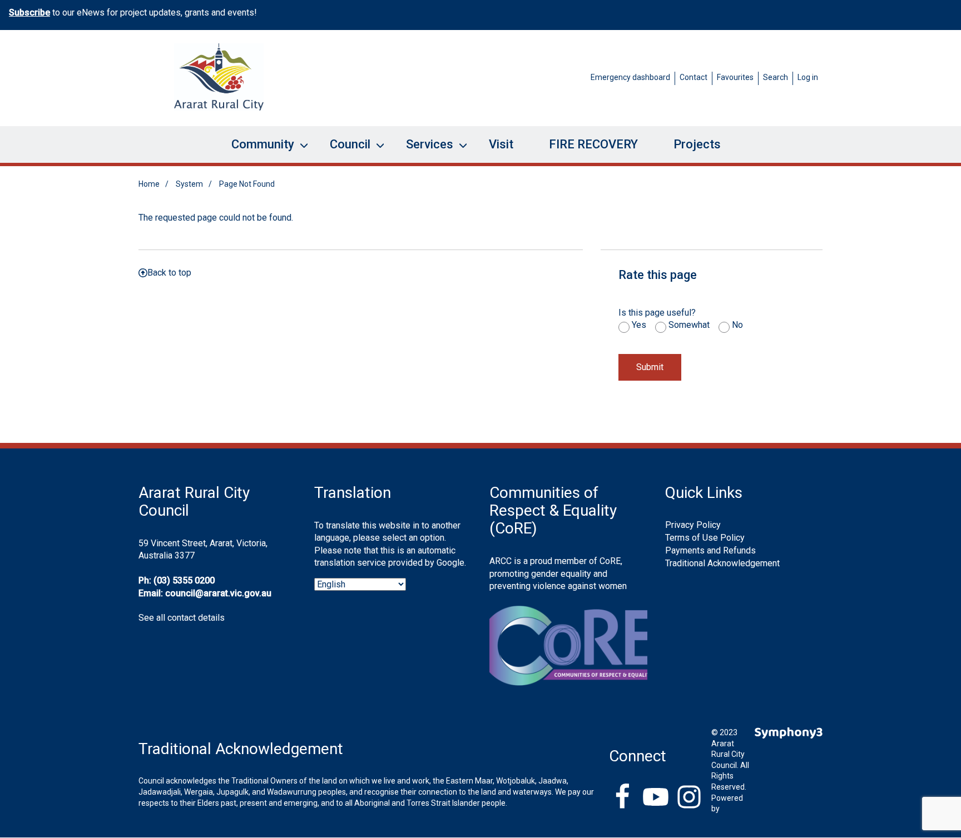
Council (343, 150)
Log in (807, 77)
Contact (693, 77)
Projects (697, 144)
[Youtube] (655, 798)
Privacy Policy (693, 525)
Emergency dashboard (630, 77)
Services (423, 150)
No (737, 325)
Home (149, 183)
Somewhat (689, 325)
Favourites (735, 77)
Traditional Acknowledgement (722, 563)
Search (775, 77)
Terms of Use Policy (705, 537)
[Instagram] (689, 798)
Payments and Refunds (710, 550)
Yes (639, 325)
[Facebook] (622, 798)
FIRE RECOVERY (593, 144)
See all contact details (181, 617)
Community (256, 150)
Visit (501, 144)
